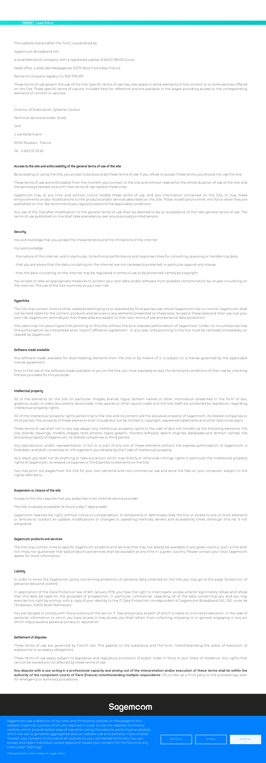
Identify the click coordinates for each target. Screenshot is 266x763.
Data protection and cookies (26, 753)
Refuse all (176, 739)
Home (28, 22)
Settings (211, 739)
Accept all (246, 739)
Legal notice (57, 753)
